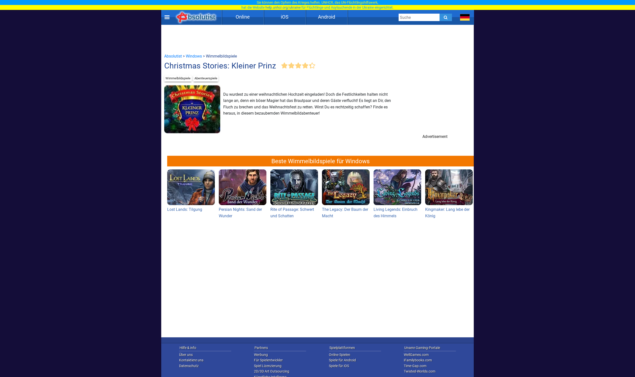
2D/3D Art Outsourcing (271, 371)
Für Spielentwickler (268, 360)
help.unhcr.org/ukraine (283, 7)
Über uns (186, 355)
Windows (194, 56)
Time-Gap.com (415, 366)
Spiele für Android (342, 360)
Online (243, 17)
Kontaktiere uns (191, 360)
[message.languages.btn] (465, 17)
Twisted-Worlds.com (419, 371)
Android (326, 17)
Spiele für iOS (339, 366)
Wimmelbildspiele (177, 78)
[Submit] (446, 17)
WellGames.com (416, 355)
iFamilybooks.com (418, 360)
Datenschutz (189, 366)
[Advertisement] (317, 39)
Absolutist (173, 56)
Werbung (261, 355)
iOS (284, 17)
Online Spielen (339, 355)
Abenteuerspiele (205, 78)
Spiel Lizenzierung (268, 366)
